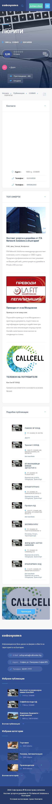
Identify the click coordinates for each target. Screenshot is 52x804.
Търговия (24, 743)
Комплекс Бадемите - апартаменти (29, 714)
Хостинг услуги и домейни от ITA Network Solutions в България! (26, 794)
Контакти (38, 799)
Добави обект (36, 6)
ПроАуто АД (30, 506)
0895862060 (31, 185)
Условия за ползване (19, 799)
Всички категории (10, 775)
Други (27, 438)
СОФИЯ (32, 93)
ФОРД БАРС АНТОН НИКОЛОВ (33, 544)
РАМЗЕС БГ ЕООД (32, 428)
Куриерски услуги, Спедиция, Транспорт (33, 478)
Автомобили (30, 456)
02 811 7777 (27, 669)
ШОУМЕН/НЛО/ (31, 524)
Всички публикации (11, 724)
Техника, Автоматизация (31, 754)
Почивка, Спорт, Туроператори (31, 535)
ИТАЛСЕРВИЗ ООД (33, 564)
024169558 (27, 42)
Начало (5, 93)
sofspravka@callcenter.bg (30, 655)
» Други (12, 67)
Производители (27, 765)
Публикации (18, 93)
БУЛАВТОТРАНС (32, 487)
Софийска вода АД (28, 702)
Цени (31, 799)
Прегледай (26, 611)
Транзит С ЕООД (32, 445)
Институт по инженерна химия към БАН (30, 691)
